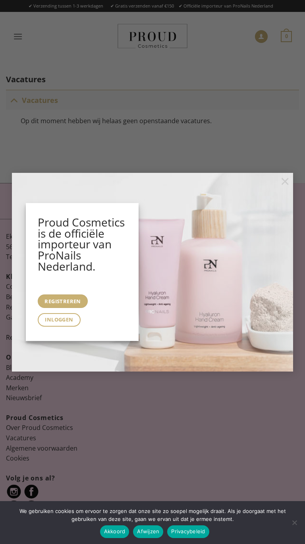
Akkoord (114, 531)
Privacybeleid (188, 531)
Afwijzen (148, 531)
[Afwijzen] (294, 525)
